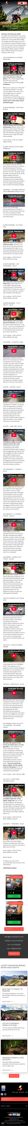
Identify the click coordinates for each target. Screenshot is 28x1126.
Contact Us (6, 1099)
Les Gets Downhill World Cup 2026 (11, 1024)
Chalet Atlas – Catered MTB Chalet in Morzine (13, 886)
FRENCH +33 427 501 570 (14, 941)
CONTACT (13, 953)
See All (12, 1075)
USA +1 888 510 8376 (14, 949)
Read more (6, 1001)
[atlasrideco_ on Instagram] (5, 1094)
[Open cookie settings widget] (3, 1123)
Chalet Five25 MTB (13, 914)
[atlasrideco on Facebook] (2, 1094)
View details (11, 896)
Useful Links (5, 1106)
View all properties (10, 929)
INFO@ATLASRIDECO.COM (14, 937)
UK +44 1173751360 (14, 945)
